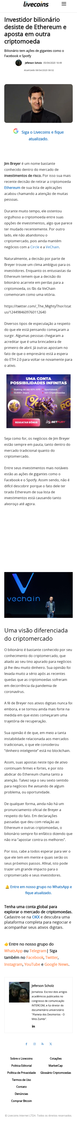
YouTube (32, 964)
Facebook (34, 957)
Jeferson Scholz (33, 62)
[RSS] (42, 1044)
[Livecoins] (36, 4)
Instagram (13, 964)
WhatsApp (13, 950)
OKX (36, 916)
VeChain (52, 247)
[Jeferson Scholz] (19, 63)
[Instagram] (34, 1044)
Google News (56, 964)
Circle (34, 247)
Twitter (51, 957)
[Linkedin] (33, 1025)
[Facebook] (26, 1044)
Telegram (38, 950)
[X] (50, 1044)
